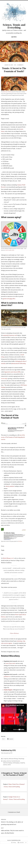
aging (4, 761)
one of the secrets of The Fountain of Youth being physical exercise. (13, 437)
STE (15, 64)
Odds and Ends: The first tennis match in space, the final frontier (12, 830)
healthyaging (16, 762)
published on (7, 676)
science (5, 764)
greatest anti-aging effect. (9, 298)
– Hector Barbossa (14, 633)
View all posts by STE (6, 753)
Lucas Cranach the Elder (16, 327)
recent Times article (10, 663)
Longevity (5, 758)
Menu (15, 37)
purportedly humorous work (10, 335)
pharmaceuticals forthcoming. (18, 363)
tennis (9, 764)
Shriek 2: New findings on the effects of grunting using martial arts (12, 822)
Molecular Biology (13, 758)
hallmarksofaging (7, 762)
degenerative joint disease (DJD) (12, 372)
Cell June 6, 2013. (9, 250)
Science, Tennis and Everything (14, 26)
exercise (9, 761)
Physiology (21, 758)
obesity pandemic (10, 486)
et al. (12, 558)
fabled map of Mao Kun (7, 91)
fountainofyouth (15, 761)
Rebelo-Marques (7, 558)
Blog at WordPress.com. (14, 840)
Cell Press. (20, 541)
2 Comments (20, 64)
